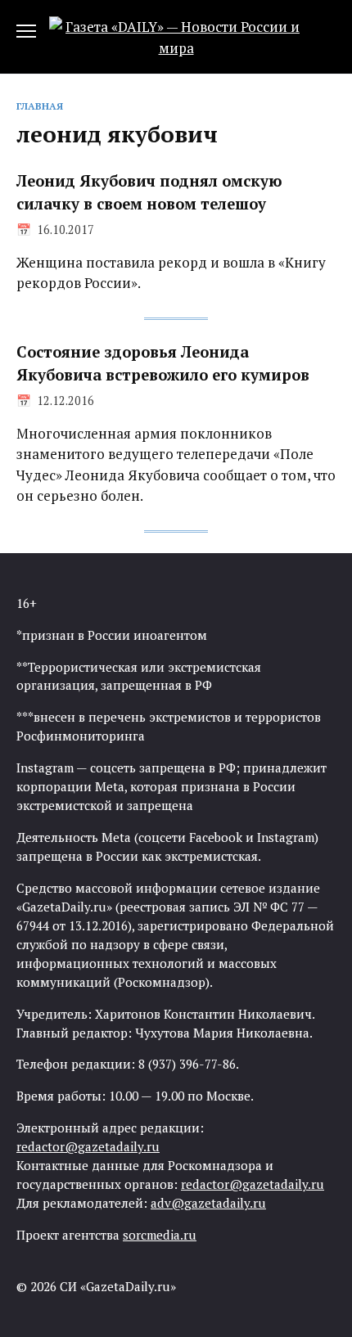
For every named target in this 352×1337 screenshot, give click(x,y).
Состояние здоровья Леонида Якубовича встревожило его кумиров (162, 363)
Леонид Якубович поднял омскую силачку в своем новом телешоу (149, 192)
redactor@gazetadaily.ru (88, 1146)
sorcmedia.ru (159, 1235)
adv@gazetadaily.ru (208, 1203)
